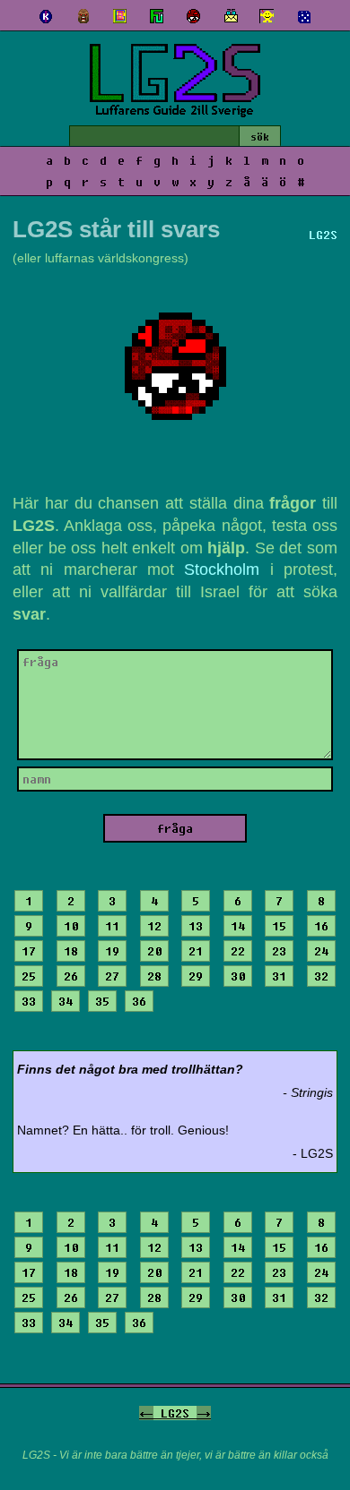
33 (29, 1001)
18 (71, 951)
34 (65, 1001)
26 (71, 976)
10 (71, 926)
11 (112, 926)
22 (238, 951)
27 (112, 976)
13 (195, 926)
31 (279, 976)
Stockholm (221, 569)
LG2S (175, 1413)
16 (321, 926)
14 (238, 926)
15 (279, 926)
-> (204, 1413)
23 (279, 951)
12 (154, 926)
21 (195, 951)
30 (238, 976)
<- (146, 1413)
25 (29, 976)
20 (154, 951)
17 (29, 951)
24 (321, 951)
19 (112, 951)
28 (154, 976)
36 (139, 1001)
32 (321, 976)
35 (102, 1001)
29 (195, 976)
